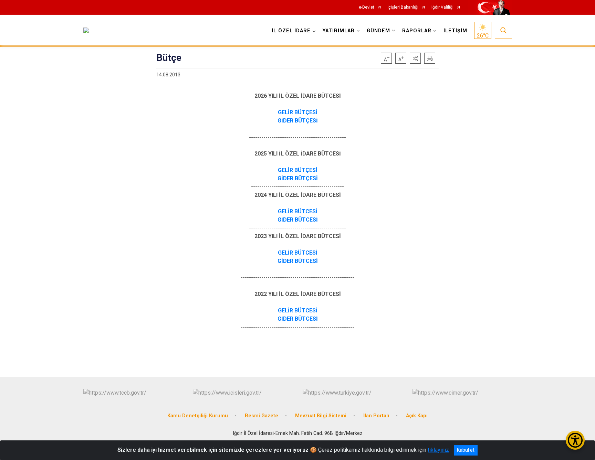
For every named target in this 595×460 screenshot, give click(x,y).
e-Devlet (366, 7)
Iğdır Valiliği (442, 7)
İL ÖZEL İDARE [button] (291, 31)
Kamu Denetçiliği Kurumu (197, 416)
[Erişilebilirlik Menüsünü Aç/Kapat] (575, 440)
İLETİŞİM (455, 31)
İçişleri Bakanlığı (402, 7)
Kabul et (465, 450)
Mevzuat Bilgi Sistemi (320, 416)
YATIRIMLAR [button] (339, 31)
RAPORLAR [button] (416, 31)
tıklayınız (438, 450)
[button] (415, 58)
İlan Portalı (376, 416)
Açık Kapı (417, 416)
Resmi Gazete (261, 416)
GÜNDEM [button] (378, 31)
